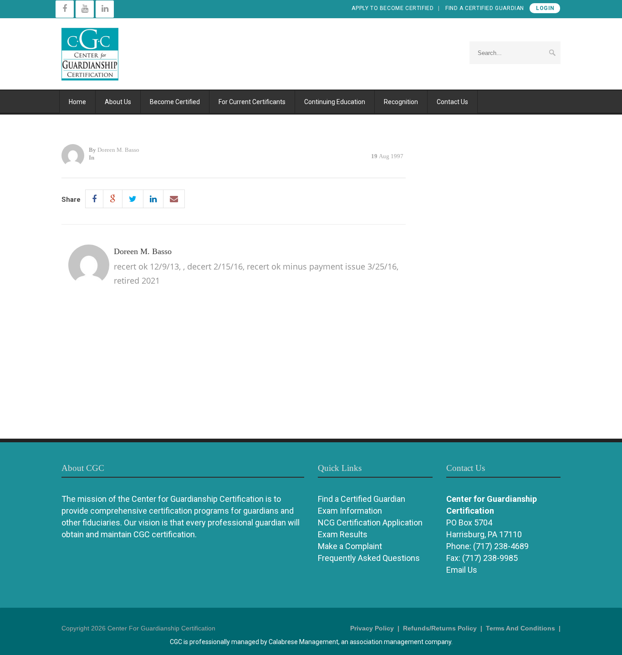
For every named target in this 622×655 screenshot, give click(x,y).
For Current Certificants (252, 101)
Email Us (461, 570)
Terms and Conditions (520, 628)
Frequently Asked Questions (369, 558)
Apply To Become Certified (392, 8)
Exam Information (350, 510)
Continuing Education (334, 101)
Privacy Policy (372, 628)
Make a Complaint (350, 546)
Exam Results (342, 534)
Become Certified (175, 101)
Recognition (401, 101)
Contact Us (452, 101)
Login (545, 8)
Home (77, 101)
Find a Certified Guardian (484, 8)
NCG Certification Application (370, 522)
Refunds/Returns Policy (440, 628)
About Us (118, 101)
